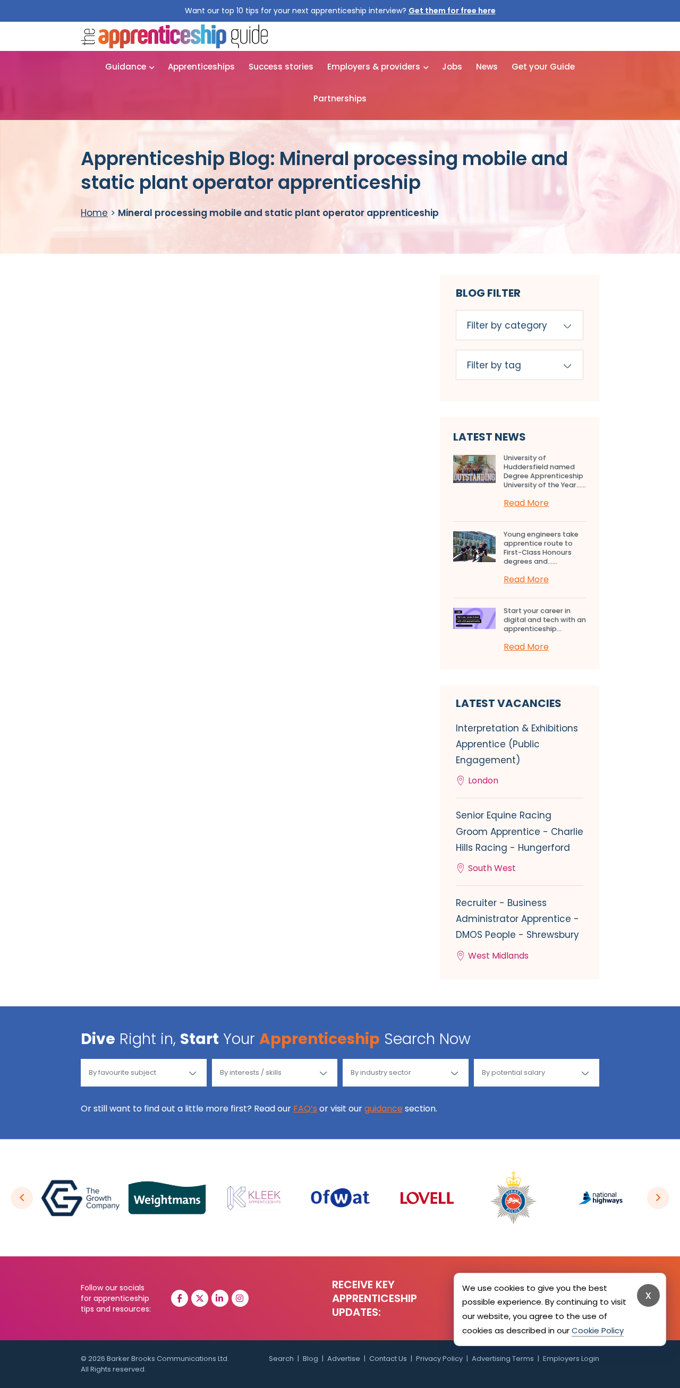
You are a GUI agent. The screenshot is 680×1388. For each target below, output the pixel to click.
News (487, 66)
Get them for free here (452, 10)
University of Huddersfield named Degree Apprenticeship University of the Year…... (545, 471)
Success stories (281, 66)
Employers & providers (373, 66)
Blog (310, 1358)
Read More (526, 503)
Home (94, 212)
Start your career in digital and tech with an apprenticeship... (545, 619)
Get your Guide (543, 66)
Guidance (125, 66)
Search (281, 1358)
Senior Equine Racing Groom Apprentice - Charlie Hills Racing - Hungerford (519, 841)
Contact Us (388, 1358)
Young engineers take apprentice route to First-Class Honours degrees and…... (541, 548)
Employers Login (571, 1358)
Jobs (452, 66)
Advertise (343, 1358)
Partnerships (340, 98)
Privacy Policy (439, 1358)
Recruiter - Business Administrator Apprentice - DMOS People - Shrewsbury (517, 929)
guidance (383, 1108)
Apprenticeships (201, 66)
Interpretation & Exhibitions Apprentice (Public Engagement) (517, 754)
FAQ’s (305, 1108)
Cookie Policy (598, 1330)
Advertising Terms (503, 1358)
